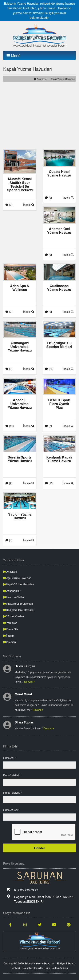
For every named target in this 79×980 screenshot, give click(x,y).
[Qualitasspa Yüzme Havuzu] (59, 272)
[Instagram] (25, 924)
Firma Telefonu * (12, 792)
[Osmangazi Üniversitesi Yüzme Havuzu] (20, 329)
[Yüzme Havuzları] (39, 941)
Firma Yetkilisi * (12, 775)
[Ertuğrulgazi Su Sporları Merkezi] (59, 329)
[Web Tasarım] (39, 878)
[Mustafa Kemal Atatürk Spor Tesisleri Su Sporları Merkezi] (20, 161)
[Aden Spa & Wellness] (20, 272)
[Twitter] (39, 924)
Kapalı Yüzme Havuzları (20, 584)
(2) (10, 369)
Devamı (29, 681)
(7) (50, 426)
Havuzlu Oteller (15, 597)
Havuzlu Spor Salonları (19, 603)
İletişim (10, 635)
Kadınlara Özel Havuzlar (20, 610)
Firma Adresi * (11, 810)
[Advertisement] (39, 115)
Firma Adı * (9, 757)
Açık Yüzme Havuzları (18, 578)
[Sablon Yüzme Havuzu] (20, 500)
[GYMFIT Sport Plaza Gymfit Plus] (59, 386)
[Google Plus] (68, 924)
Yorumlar (11, 622)
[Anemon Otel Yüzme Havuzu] (59, 215)
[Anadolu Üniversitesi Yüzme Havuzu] (20, 386)
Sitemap (11, 642)
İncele (27, 205)
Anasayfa (41, 78)
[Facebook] (10, 924)
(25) (50, 369)
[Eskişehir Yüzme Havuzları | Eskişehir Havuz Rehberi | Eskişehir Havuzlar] (39, 35)
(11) (11, 426)
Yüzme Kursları (15, 616)
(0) (10, 205)
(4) (10, 540)
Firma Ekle (12, 629)
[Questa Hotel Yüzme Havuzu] (59, 157)
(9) (10, 483)
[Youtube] (54, 924)
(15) (50, 483)
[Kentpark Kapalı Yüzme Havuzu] (59, 443)
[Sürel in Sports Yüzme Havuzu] (20, 443)
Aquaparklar (13, 590)
